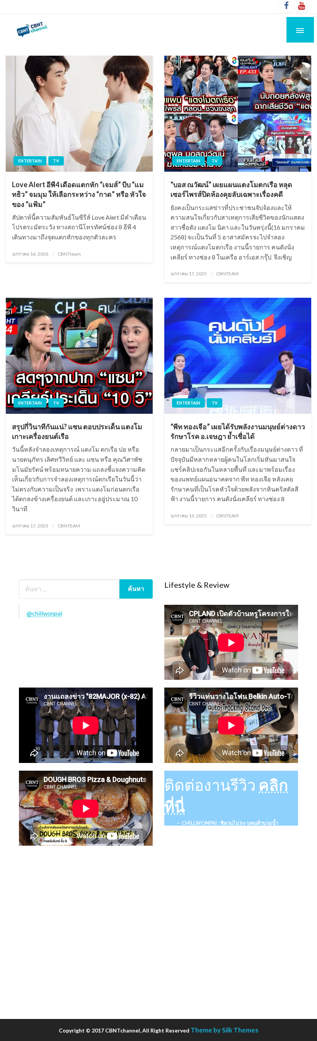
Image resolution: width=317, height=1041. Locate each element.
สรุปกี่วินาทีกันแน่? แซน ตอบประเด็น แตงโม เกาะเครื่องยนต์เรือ (77, 431)
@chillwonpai (44, 613)
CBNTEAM (227, 273)
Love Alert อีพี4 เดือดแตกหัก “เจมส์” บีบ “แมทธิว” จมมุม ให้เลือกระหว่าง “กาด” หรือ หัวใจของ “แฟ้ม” (79, 194)
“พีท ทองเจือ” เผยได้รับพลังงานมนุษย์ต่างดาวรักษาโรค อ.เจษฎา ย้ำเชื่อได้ (237, 431)
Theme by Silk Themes (224, 1030)
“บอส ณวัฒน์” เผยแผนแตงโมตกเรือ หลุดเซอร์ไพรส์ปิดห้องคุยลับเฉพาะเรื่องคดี (231, 189)
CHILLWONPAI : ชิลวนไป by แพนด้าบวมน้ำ (230, 823)
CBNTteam (69, 254)
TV (56, 160)
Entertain (30, 160)
